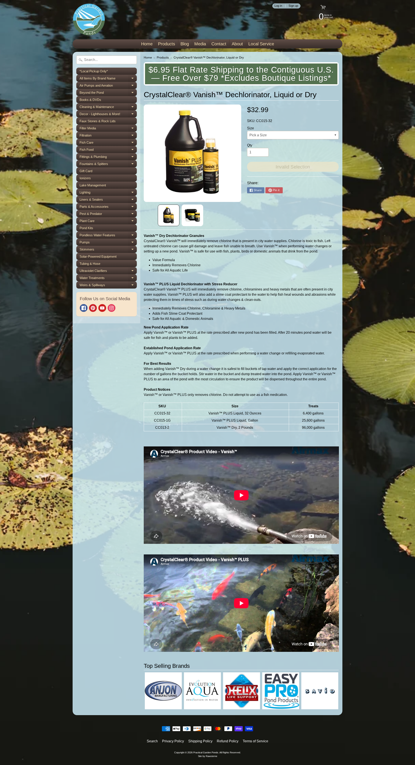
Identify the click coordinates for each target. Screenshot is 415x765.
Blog (184, 43)
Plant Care (108, 221)
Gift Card (86, 171)
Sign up (293, 6)
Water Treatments (108, 278)
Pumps (108, 243)
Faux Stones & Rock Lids (98, 121)
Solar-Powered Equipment (98, 256)
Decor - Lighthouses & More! (108, 114)
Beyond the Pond (108, 93)
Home (147, 43)
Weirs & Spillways (108, 286)
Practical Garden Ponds (205, 752)
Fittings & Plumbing (108, 157)
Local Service (261, 43)
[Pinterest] (93, 308)
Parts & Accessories (108, 207)
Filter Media (108, 129)
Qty (249, 145)
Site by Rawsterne (207, 756)
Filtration (108, 136)
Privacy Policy (173, 741)
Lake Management (93, 185)
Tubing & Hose (90, 263)
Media (200, 43)
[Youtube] (102, 308)
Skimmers (108, 250)
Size (250, 128)
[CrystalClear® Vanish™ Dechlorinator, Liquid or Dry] (168, 215)
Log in (278, 6)
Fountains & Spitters (108, 164)
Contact (218, 43)
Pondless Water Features (108, 236)
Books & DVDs (90, 100)
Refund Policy (227, 741)
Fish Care (108, 143)
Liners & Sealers (108, 200)
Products (166, 43)
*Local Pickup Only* (94, 71)
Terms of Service (255, 741)
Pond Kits (86, 228)
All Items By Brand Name (108, 79)
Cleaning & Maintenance (108, 107)
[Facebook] (84, 308)
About (237, 43)
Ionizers (85, 178)
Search (152, 741)
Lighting (108, 193)
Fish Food (108, 150)
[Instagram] (111, 308)
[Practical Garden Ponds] (89, 19)
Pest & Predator (108, 214)
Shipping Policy (200, 741)
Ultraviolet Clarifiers (108, 271)
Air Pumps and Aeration (108, 86)
